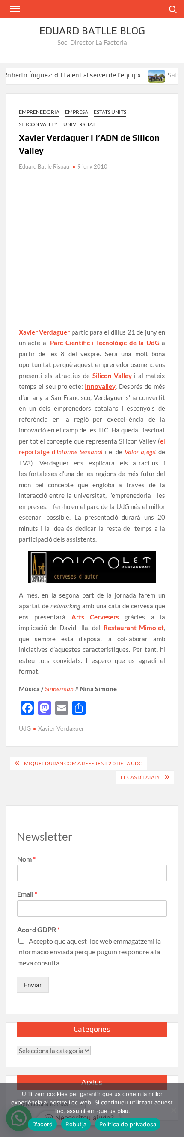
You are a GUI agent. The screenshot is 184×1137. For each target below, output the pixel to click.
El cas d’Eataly (140, 777)
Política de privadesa (127, 1124)
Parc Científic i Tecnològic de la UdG (105, 342)
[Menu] (14, 9)
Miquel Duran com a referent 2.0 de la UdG (83, 763)
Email (27, 894)
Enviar (33, 985)
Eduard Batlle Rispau (44, 166)
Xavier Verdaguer (44, 332)
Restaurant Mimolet (134, 627)
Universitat (79, 124)
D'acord (42, 1124)
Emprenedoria (39, 112)
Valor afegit (140, 452)
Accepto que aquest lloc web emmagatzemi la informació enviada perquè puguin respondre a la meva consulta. (89, 952)
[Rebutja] (173, 1110)
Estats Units (110, 112)
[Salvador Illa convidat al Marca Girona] (150, 75)
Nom (26, 859)
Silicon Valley (38, 124)
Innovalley (100, 386)
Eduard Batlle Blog (92, 30)
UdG (25, 728)
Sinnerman (59, 689)
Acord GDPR (38, 929)
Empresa (76, 112)
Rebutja (75, 1124)
